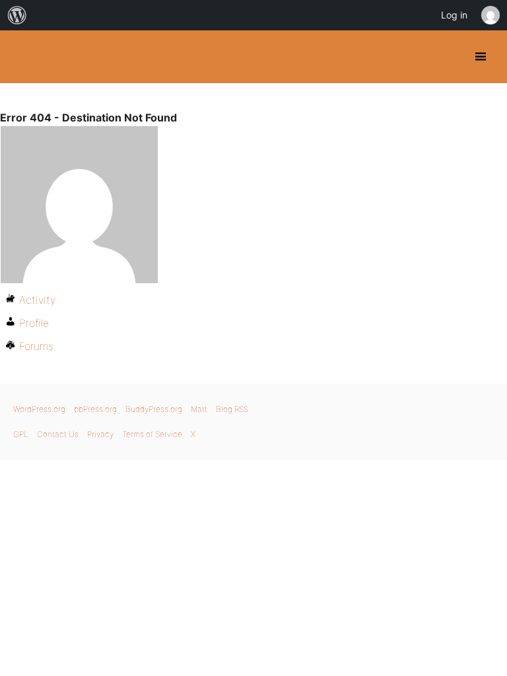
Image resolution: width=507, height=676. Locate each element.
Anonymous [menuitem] (490, 15)
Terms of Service (152, 434)
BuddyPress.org (21, 56)
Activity (37, 299)
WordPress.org (39, 409)
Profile (34, 322)
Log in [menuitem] (454, 14)
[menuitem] (17, 15)
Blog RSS (232, 409)
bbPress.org (95, 409)
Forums (36, 346)
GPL (20, 434)
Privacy (100, 434)
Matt (199, 409)
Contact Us (58, 434)
